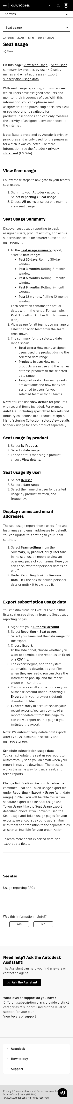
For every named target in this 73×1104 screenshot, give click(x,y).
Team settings (31, 547)
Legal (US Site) (28, 1094)
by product (26, 70)
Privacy (7, 1091)
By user (26, 480)
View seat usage (35, 65)
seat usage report (33, 557)
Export (16, 696)
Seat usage (11, 816)
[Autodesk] (21, 5)
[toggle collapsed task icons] (50, 5)
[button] (34, 14)
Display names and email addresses (32, 72)
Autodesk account (46, 192)
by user (41, 70)
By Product (29, 445)
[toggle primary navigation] (7, 5)
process (57, 765)
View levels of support (19, 1016)
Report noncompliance (49, 1091)
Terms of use (10, 1094)
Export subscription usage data (30, 76)
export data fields (16, 843)
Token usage (36, 816)
